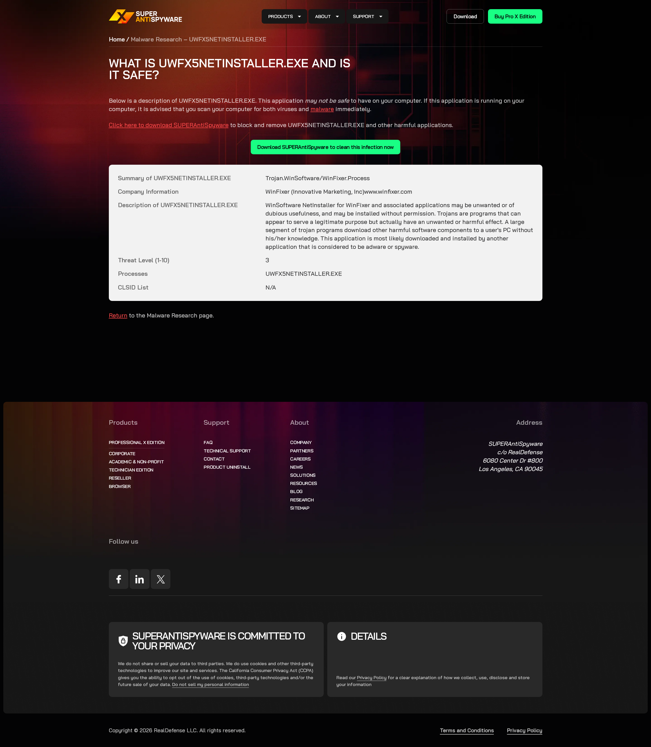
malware (322, 109)
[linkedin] (140, 579)
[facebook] (119, 579)
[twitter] (161, 579)
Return (118, 315)
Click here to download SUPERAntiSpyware (169, 125)
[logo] (145, 16)
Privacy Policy (372, 677)
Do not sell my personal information (210, 684)
